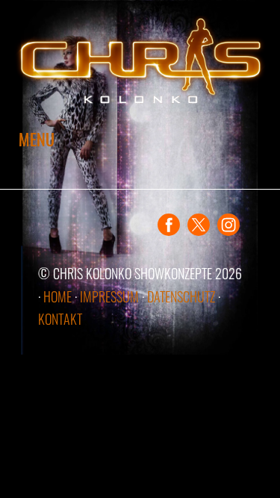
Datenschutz (181, 296)
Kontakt (60, 319)
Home (57, 296)
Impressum (109, 296)
